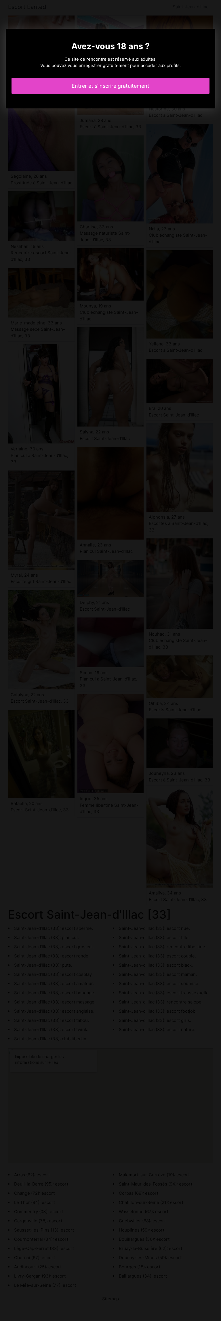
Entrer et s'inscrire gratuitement (110, 86)
